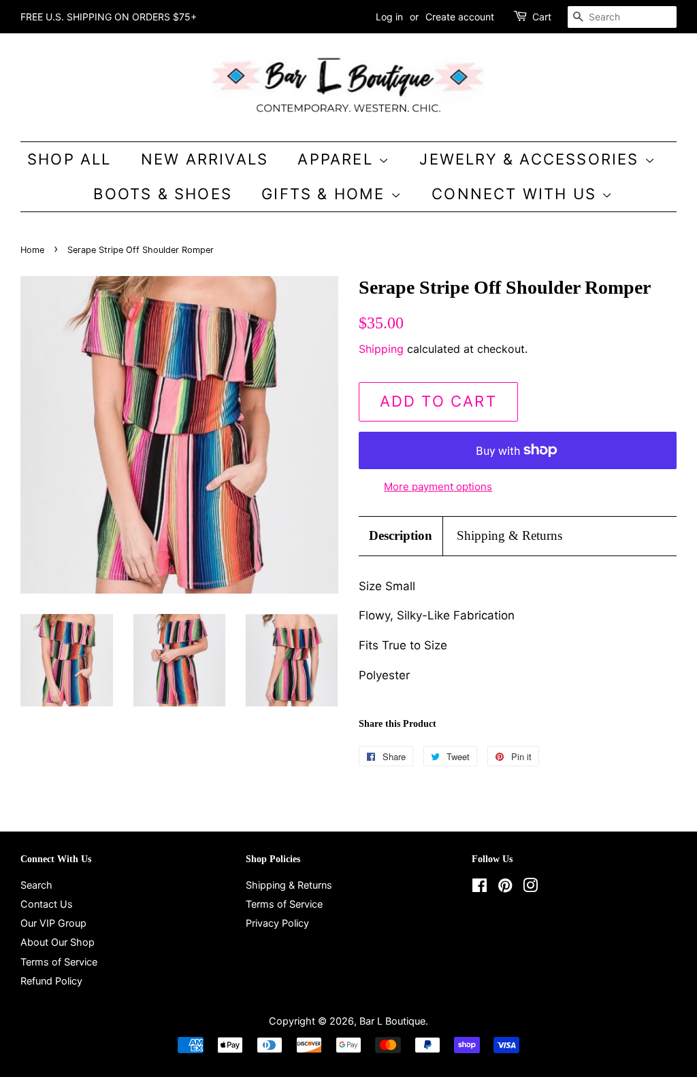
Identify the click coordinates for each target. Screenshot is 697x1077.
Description (400, 535)
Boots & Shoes (162, 194)
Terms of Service (58, 962)
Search (36, 885)
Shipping (381, 349)
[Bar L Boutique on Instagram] (530, 887)
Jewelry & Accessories (531, 159)
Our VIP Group (53, 923)
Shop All (69, 159)
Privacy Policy (277, 923)
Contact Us (46, 904)
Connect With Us (517, 194)
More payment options (438, 486)
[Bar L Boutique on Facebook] (479, 887)
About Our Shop (57, 942)
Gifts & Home (326, 194)
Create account (459, 16)
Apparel (337, 159)
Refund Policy (51, 981)
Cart (541, 16)
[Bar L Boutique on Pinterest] (505, 887)
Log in (389, 16)
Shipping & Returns (509, 535)
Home (32, 250)
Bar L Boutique (392, 1021)
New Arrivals (204, 159)
